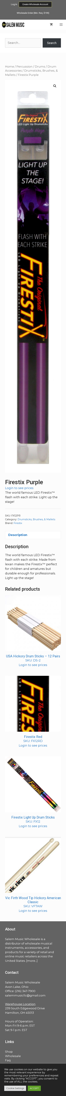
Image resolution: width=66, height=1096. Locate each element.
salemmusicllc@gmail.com (25, 995)
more (31, 960)
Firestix (18, 523)
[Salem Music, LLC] (13, 25)
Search (52, 43)
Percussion (24, 66)
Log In (14, 4)
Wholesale (13, 1056)
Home (9, 66)
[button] (55, 86)
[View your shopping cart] (51, 25)
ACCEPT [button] (34, 1088)
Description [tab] (17, 535)
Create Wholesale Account (35, 4)
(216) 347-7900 (25, 991)
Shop (9, 1051)
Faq (8, 1060)
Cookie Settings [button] (15, 1088)
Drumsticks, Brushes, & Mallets (36, 519)
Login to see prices (19, 488)
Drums (40, 66)
